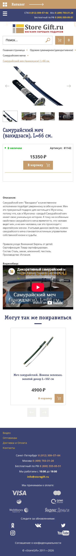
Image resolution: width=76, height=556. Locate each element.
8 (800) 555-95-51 (53, 17)
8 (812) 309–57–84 (36, 12)
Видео (7, 433)
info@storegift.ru (38, 476)
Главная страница (14, 50)
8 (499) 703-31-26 (61, 12)
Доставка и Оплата (15, 443)
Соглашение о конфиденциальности (38, 543)
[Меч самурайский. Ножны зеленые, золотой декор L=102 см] (38, 352)
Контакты (9, 448)
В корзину (35, 165)
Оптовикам (10, 438)
